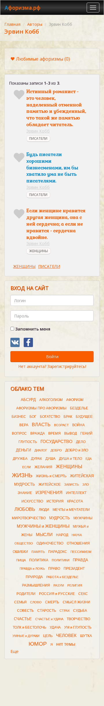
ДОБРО (56, 450)
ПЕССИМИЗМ (80, 551)
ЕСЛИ (26, 467)
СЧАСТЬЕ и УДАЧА (49, 619)
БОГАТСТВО (50, 417)
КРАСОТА (75, 501)
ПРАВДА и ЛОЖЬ (32, 568)
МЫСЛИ (44, 534)
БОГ (32, 417)
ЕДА (89, 458)
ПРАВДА (80, 560)
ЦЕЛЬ (48, 636)
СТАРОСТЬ (46, 611)
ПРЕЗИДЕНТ (74, 569)
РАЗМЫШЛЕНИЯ (36, 585)
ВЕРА (23, 425)
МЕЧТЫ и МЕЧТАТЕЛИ (71, 510)
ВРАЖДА (37, 433)
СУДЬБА (80, 611)
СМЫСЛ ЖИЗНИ (76, 602)
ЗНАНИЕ (25, 493)
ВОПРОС (19, 433)
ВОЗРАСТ (61, 425)
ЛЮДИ (44, 510)
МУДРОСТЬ (59, 518)
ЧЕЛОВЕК (66, 635)
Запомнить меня (32, 329)
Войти (52, 356)
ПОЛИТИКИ (60, 560)
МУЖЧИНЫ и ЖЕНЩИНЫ (43, 526)
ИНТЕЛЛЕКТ (76, 493)
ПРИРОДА (34, 577)
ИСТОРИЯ (55, 501)
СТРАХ (65, 610)
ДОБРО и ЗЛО (76, 450)
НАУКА (77, 535)
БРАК (68, 417)
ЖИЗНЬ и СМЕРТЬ (51, 476)
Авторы (34, 24)
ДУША (50, 459)
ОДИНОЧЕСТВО (49, 543)
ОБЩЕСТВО (23, 543)
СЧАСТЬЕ (23, 619)
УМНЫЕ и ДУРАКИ (26, 636)
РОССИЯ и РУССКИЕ (57, 594)
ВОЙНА (78, 425)
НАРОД (62, 535)
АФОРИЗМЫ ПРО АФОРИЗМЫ (41, 408)
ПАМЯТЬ (38, 551)
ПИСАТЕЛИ (38, 138)
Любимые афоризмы (43, 59)
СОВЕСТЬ (25, 611)
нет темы (65, 644)
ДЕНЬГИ (23, 450)
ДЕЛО (81, 442)
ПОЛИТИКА (38, 560)
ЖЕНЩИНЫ (38, 250)
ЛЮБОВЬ (24, 509)
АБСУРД (28, 400)
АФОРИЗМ (74, 400)
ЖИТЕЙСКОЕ (49, 484)
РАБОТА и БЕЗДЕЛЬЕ (62, 577)
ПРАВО (54, 569)
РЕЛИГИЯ (74, 585)
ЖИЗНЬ (22, 475)
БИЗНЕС (19, 417)
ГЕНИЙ (86, 433)
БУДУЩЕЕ (84, 417)
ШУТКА (86, 636)
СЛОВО (36, 602)
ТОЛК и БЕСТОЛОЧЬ (29, 627)
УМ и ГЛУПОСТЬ (78, 627)
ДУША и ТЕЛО (70, 459)
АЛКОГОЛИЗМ (51, 400)
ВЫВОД (70, 433)
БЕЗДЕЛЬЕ (79, 408)
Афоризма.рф (22, 7)
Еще (14, 651)
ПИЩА (21, 560)
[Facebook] (28, 342)
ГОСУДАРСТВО (56, 441)
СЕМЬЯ (20, 602)
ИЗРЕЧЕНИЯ (49, 492)
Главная (12, 24)
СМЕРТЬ (52, 602)
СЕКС (83, 594)
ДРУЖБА (20, 459)
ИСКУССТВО (32, 501)
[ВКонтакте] (15, 342)
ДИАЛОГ (40, 450)
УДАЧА (55, 627)
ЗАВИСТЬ (71, 484)
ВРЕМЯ (54, 433)
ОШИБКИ (20, 552)
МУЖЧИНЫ (82, 518)
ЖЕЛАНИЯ (43, 467)
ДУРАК (36, 459)
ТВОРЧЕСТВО (78, 619)
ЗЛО (85, 484)
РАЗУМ (58, 585)
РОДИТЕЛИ (26, 594)
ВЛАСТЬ (41, 424)
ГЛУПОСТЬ (27, 442)
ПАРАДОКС (57, 552)
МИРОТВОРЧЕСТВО (29, 518)
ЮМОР (38, 644)
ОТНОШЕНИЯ (78, 543)
